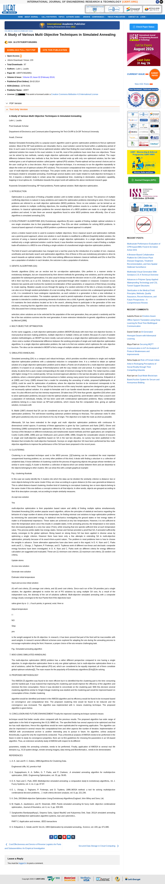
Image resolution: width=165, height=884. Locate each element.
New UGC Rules (142, 84)
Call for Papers (49, 17)
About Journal (31, 17)
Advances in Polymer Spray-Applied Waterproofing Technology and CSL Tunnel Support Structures (142, 282)
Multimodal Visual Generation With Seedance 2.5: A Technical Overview (142, 273)
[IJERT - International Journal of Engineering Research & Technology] (9, 9)
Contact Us (133, 17)
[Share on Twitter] (56, 837)
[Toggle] (7, 103)
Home (20, 17)
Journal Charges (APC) (145, 180)
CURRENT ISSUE (136, 74)
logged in (23, 863)
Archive (86, 17)
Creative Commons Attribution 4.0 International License (74, 94)
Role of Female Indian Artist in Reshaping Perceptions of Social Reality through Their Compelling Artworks (143, 365)
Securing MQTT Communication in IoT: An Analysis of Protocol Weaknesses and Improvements (143, 349)
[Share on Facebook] (51, 837)
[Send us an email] (161, 2)
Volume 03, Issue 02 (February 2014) (19, 31)
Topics (61, 17)
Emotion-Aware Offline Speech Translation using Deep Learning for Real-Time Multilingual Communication (143, 321)
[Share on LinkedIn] (69, 837)
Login (142, 17)
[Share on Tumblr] (73, 837)
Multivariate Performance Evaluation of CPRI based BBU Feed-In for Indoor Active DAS (143, 247)
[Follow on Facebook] (157, 2)
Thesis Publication (116, 17)
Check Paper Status (145, 27)
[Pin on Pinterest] (64, 837)
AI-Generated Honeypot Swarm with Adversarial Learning (141, 335)
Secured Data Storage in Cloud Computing (97, 846)
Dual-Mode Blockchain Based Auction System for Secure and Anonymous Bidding (143, 379)
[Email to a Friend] (60, 837)
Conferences (98, 17)
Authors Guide (73, 17)
